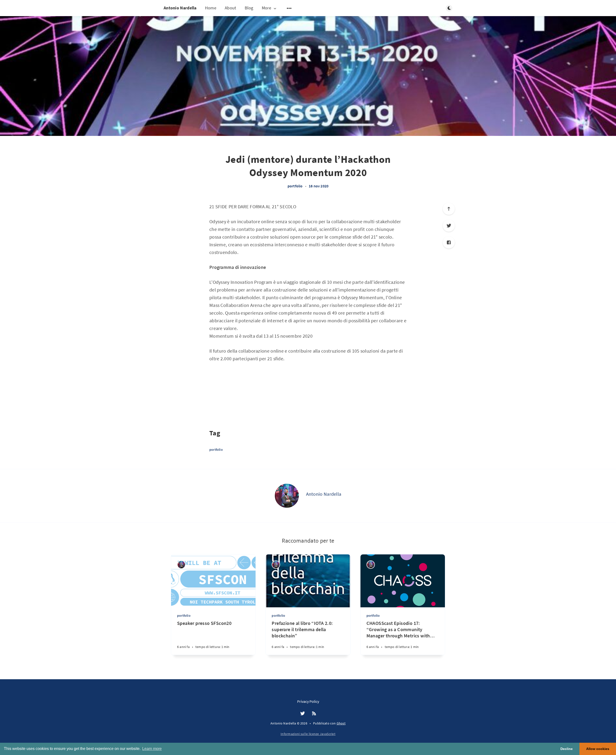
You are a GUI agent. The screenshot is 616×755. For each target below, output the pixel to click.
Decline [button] (566, 749)
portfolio (295, 186)
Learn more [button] (152, 749)
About (230, 8)
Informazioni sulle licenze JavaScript (308, 734)
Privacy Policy (308, 701)
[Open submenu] (289, 8)
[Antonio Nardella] (287, 496)
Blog (249, 8)
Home (210, 8)
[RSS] (314, 713)
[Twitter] (449, 226)
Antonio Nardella (180, 8)
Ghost (341, 723)
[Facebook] (449, 242)
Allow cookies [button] (597, 749)
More (266, 8)
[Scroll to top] (449, 209)
